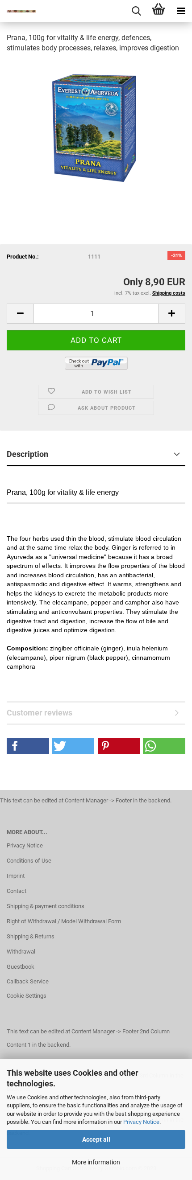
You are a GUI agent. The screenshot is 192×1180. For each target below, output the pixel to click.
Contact (16, 891)
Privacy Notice (141, 1121)
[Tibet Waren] (18, 11)
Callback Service (28, 981)
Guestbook (20, 966)
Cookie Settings (26, 995)
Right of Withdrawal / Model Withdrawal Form (64, 921)
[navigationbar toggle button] (181, 11)
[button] (28, 746)
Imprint (16, 875)
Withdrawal (21, 951)
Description (27, 454)
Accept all (96, 1139)
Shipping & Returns (30, 936)
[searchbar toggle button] (136, 11)
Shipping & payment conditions (45, 906)
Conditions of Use (29, 860)
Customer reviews (39, 712)
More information (96, 1162)
